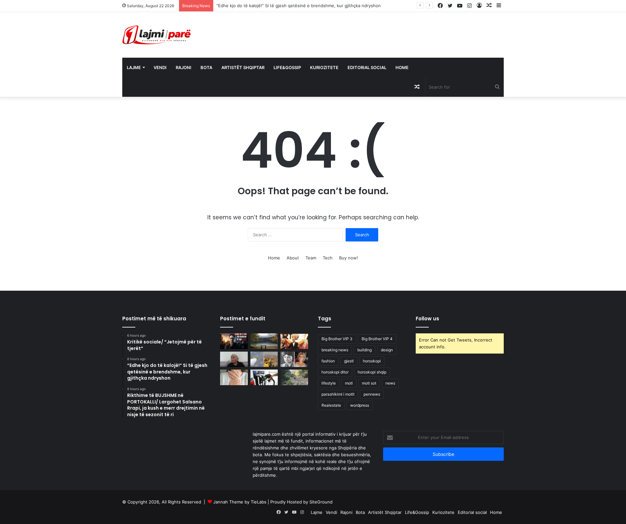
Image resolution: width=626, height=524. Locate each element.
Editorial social (367, 67)
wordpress (359, 405)
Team (311, 257)
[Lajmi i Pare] (157, 35)
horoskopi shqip (372, 372)
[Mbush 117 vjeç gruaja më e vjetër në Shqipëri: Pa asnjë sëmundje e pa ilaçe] (234, 359)
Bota (206, 67)
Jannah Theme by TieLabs (239, 501)
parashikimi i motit (337, 394)
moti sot (369, 383)
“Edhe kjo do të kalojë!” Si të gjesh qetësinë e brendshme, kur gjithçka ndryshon (298, 5)
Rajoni (183, 67)
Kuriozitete (324, 67)
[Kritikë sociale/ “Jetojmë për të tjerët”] (234, 341)
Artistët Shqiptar (242, 67)
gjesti (349, 360)
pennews (372, 394)
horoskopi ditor (335, 372)
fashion (328, 360)
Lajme (134, 67)
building (364, 349)
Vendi (160, 67)
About (293, 257)
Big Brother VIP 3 (336, 338)
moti (349, 383)
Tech (328, 257)
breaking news (334, 349)
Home (402, 67)
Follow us (427, 318)
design (387, 349)
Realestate (331, 405)
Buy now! (348, 257)
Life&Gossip (287, 67)
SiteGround (321, 501)
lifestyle (328, 383)
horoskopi (372, 360)
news (390, 383)
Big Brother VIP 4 (377, 338)
